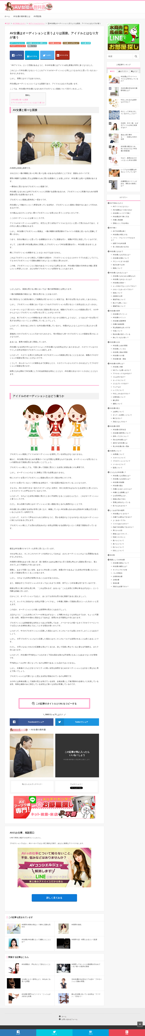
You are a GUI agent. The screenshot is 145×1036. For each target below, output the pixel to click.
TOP (8, 23)
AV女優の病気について (121, 563)
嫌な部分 (116, 400)
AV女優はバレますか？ (121, 514)
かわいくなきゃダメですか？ (123, 289)
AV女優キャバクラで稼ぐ (122, 213)
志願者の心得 (117, 296)
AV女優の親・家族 (119, 359)
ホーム (7, 16)
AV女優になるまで (55, 43)
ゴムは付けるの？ (119, 377)
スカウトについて (119, 458)
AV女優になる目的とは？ (122, 479)
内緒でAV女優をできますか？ (123, 527)
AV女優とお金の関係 (120, 345)
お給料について (118, 411)
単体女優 (116, 583)
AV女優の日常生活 (119, 429)
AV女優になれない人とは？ (122, 279)
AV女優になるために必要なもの (37, 43)
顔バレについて (118, 547)
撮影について (117, 404)
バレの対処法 (117, 573)
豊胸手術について (119, 306)
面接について (32, 46)
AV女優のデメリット (120, 314)
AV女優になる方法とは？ (71, 43)
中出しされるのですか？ (121, 394)
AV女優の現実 (115, 426)
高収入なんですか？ (120, 422)
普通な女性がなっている (121, 502)
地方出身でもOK (119, 265)
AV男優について (118, 454)
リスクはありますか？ (121, 524)
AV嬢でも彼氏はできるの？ (122, 517)
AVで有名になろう (19, 23)
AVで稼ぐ (113, 228)
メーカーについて (119, 464)
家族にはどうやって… (121, 534)
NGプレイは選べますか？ (122, 370)
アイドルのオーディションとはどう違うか (28, 103)
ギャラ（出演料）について (122, 415)
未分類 (112, 555)
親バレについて (118, 540)
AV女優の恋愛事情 (119, 321)
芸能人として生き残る (121, 223)
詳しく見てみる (54, 898)
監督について (117, 468)
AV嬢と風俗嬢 (118, 220)
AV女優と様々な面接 (19, 100)
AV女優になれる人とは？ (119, 273)
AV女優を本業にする (120, 234)
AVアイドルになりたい (37, 23)
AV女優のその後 (118, 355)
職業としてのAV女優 (117, 560)
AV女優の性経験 (118, 482)
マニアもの (117, 387)
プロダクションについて (17, 46)
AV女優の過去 (118, 485)
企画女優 (116, 580)
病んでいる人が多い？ (121, 337)
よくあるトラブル (119, 520)
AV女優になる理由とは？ (122, 476)
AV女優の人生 (115, 342)
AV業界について (115, 451)
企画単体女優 (117, 576)
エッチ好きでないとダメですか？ (125, 286)
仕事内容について (119, 397)
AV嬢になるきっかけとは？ (122, 489)
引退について (117, 331)
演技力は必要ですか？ (121, 586)
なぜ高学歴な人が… (120, 496)
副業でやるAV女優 (119, 243)
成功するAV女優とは (120, 443)
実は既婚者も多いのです (121, 327)
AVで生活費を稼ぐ (119, 231)
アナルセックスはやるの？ (122, 373)
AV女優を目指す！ (119, 283)
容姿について (117, 293)
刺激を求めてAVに (119, 499)
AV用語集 (37, 16)
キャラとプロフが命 (120, 570)
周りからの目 (117, 530)
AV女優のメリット (119, 317)
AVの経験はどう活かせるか (122, 210)
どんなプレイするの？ (121, 383)
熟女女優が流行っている (121, 334)
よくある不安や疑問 (117, 510)
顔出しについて (118, 550)
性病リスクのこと (119, 537)
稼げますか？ (117, 418)
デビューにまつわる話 (121, 261)
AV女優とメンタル (119, 349)
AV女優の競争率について (122, 433)
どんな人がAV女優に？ (118, 472)
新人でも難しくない (120, 303)
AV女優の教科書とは (21, 16)
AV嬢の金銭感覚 (118, 324)
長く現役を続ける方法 (121, 247)
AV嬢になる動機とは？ (121, 492)
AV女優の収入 (115, 408)
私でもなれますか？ (120, 506)
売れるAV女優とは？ (120, 440)
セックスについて (119, 380)
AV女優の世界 (85, 43)
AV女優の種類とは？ (120, 566)
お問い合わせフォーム (69, 1019)
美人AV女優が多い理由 (121, 446)
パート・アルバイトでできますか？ (123, 239)
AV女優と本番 (118, 367)
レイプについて (118, 390)
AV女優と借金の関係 (120, 352)
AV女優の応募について (121, 258)
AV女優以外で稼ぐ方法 (121, 216)
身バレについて (118, 544)
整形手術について (119, 299)
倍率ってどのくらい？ (121, 436)
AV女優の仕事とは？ (117, 363)
